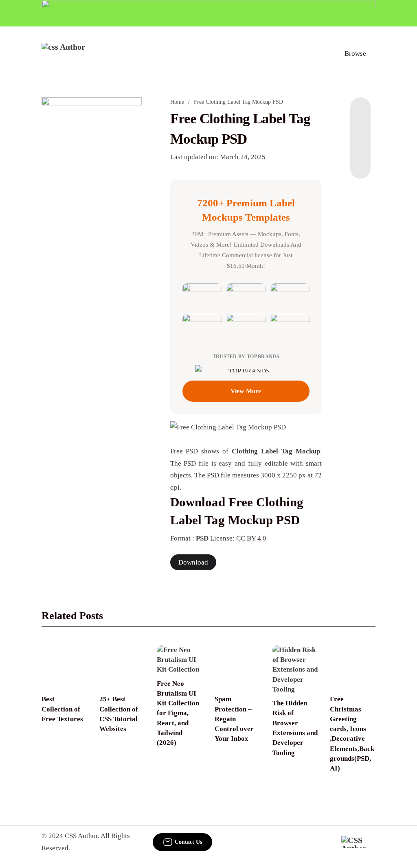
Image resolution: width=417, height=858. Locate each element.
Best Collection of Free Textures (62, 709)
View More (245, 390)
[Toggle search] (320, 54)
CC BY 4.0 (251, 538)
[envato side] (92, 196)
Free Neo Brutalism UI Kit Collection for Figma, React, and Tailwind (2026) (178, 713)
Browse (355, 53)
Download (193, 562)
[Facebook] (360, 113)
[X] (360, 162)
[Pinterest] (360, 146)
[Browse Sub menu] (372, 53)
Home (177, 102)
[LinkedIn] (360, 130)
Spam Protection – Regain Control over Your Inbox (234, 718)
